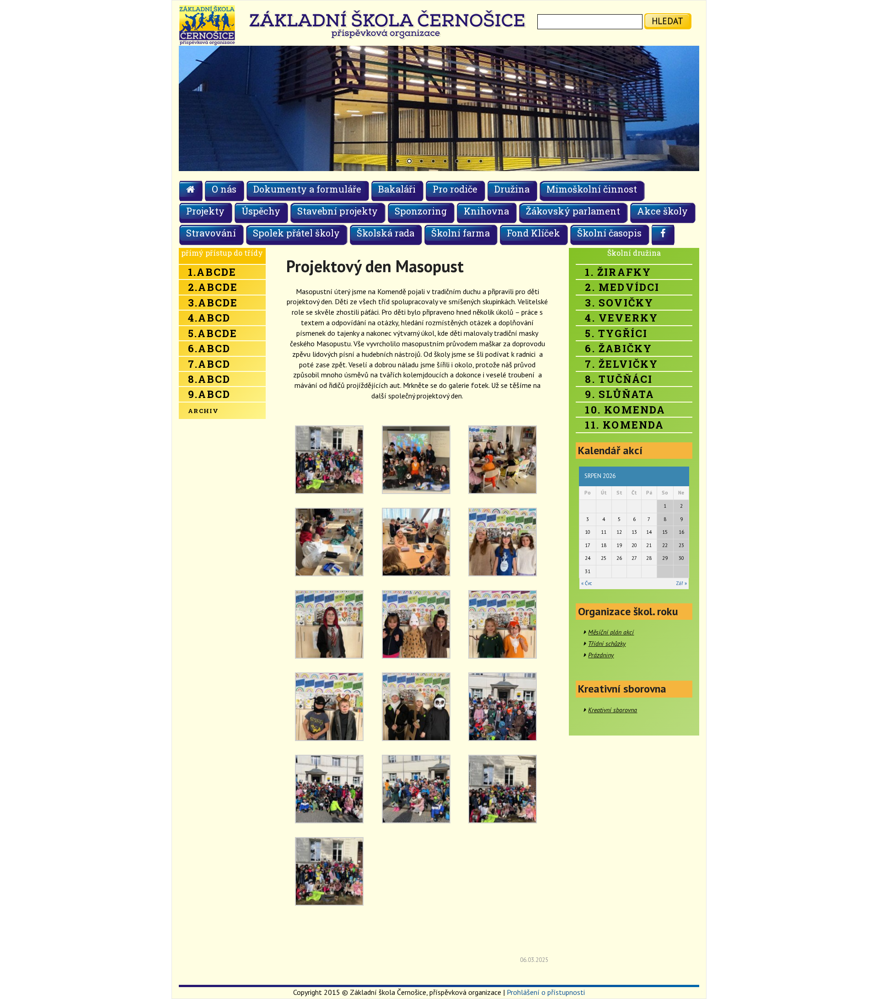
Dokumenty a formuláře (307, 189)
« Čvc (586, 583)
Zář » (681, 583)
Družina (512, 189)
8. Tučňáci (619, 379)
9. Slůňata (619, 394)
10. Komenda (625, 409)
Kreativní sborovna (612, 710)
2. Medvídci (622, 287)
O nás (224, 189)
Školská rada (385, 233)
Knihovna (486, 211)
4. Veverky (621, 317)
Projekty (205, 211)
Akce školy (662, 211)
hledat (667, 21)
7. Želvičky (621, 364)
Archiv (203, 411)
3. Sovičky (619, 302)
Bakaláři (397, 189)
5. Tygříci (616, 333)
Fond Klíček (533, 233)
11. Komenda (624, 424)
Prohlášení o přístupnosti (546, 992)
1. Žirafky (618, 272)
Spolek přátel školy (296, 233)
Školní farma (460, 233)
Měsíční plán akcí (611, 632)
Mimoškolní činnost (591, 189)
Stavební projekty (337, 211)
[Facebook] (663, 235)
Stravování (211, 233)
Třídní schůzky (607, 643)
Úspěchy (260, 211)
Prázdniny (601, 655)
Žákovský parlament (573, 211)
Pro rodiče (455, 189)
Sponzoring (421, 211)
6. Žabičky (618, 348)
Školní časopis (609, 233)
